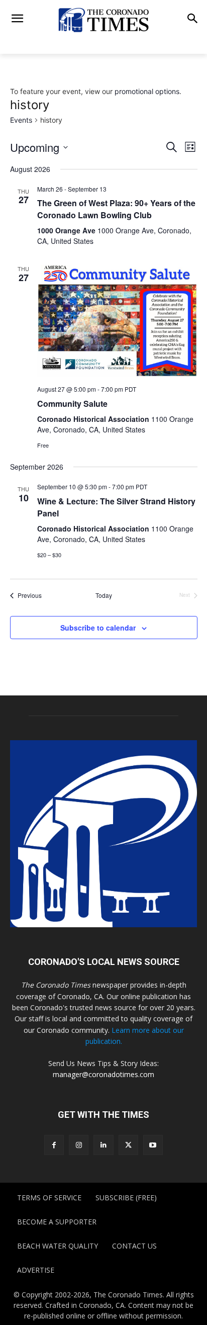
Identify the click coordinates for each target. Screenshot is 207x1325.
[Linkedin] (103, 1145)
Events (21, 120)
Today (103, 595)
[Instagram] (78, 1145)
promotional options (147, 91)
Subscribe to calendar (98, 628)
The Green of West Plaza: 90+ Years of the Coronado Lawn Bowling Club (116, 209)
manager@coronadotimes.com (103, 1074)
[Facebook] (54, 1145)
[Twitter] (128, 1145)
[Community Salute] (117, 319)
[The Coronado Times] (103, 19)
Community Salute (72, 403)
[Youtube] (153, 1145)
